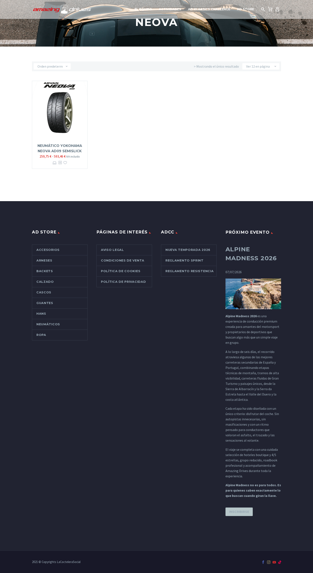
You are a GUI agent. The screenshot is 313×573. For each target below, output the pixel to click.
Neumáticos (48, 324)
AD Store (245, 9)
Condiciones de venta (122, 260)
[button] (263, 9)
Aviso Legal (112, 250)
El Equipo (143, 9)
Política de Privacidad (123, 282)
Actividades (170, 9)
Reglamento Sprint (184, 260)
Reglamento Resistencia (189, 271)
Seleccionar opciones (55, 162)
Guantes (44, 303)
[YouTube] (274, 562)
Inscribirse (239, 512)
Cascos (43, 292)
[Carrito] (270, 9)
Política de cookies (120, 271)
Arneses (44, 260)
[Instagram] (268, 562)
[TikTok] (279, 562)
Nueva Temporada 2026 (187, 250)
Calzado (45, 282)
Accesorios (48, 250)
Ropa (41, 335)
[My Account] (277, 9)
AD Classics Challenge (209, 9)
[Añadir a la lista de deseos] (65, 162)
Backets (44, 271)
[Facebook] (263, 562)
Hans (41, 314)
